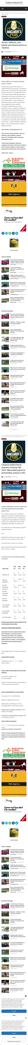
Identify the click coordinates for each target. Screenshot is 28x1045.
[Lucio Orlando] (2, 51)
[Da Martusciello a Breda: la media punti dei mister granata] (5, 277)
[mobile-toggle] (2, 9)
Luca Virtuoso (13, 264)
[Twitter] (6, 233)
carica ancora (13, 429)
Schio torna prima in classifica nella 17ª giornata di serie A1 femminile (17, 392)
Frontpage (4, 272)
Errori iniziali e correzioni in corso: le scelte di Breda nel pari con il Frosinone (18, 415)
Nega (14, 1037)
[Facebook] (2, 233)
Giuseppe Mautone (14, 285)
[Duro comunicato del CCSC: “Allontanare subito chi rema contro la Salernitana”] (5, 299)
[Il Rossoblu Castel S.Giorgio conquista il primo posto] (5, 377)
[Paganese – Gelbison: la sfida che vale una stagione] (5, 324)
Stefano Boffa (13, 272)
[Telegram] (16, 233)
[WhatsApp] (9, 233)
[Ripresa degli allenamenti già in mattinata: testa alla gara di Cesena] (5, 291)
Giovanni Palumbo (14, 278)
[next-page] (5, 305)
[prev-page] (2, 305)
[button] (26, 1018)
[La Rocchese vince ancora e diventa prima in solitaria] (5, 362)
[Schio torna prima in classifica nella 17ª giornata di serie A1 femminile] (5, 392)
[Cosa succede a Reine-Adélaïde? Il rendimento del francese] (5, 269)
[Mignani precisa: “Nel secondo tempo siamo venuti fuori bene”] (5, 284)
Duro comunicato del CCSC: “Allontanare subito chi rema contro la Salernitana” (17, 299)
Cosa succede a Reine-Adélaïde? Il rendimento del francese (17, 269)
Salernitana (7, 13)
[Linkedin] (13, 233)
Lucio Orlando (8, 51)
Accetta (14, 1033)
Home (2, 13)
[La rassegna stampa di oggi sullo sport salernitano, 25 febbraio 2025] (5, 339)
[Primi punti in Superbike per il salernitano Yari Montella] (5, 354)
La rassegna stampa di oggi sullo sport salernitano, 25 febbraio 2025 (17, 339)
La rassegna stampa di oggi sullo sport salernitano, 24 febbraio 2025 (17, 423)
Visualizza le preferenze (14, 1041)
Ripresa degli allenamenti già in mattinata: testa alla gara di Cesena (18, 291)
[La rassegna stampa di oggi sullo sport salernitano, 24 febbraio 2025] (5, 423)
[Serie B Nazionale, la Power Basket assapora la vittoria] (5, 400)
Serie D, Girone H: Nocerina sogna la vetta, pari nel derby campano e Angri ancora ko (17, 261)
